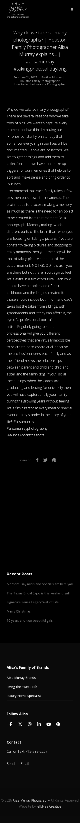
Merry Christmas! (19, 611)
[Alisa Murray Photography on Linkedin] (39, 724)
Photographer (56, 84)
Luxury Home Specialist (24, 696)
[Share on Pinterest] (54, 460)
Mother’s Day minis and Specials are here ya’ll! (40, 584)
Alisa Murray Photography (31, 800)
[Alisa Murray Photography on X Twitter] (20, 724)
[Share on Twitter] (45, 460)
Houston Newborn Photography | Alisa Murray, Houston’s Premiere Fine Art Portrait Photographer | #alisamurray (40, 533)
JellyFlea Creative (49, 806)
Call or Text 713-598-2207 (27, 751)
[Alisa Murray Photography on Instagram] (30, 724)
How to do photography (30, 84)
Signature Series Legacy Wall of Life (33, 602)
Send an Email (18, 763)
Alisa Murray (53, 77)
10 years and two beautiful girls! (30, 620)
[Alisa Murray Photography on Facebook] (11, 724)
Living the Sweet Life (22, 687)
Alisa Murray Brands (21, 677)
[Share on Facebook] (37, 460)
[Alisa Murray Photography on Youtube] (49, 724)
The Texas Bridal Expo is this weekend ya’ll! (38, 593)
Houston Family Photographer (40, 81)
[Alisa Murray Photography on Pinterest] (58, 724)
